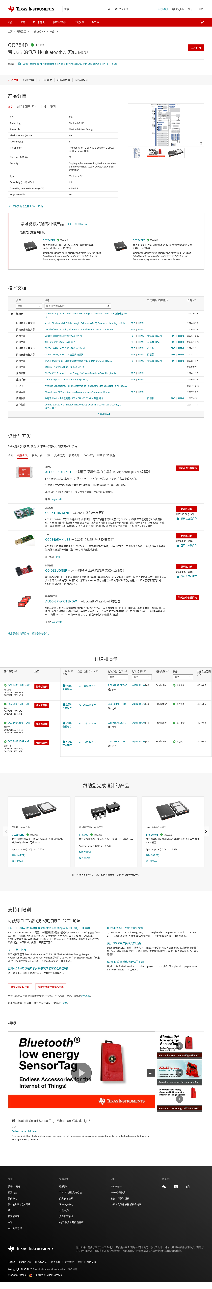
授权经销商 (135, 1204)
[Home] (31, 9)
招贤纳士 (12, 1192)
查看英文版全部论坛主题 (51, 987)
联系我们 (64, 1186)
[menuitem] (202, 22)
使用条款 (85, 995)
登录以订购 (186, 509)
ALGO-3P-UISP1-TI (58, 472)
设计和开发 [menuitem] (39, 22)
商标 (80, 1262)
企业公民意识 (15, 1228)
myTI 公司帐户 (118, 1192)
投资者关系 (14, 1216)
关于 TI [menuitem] (95, 22)
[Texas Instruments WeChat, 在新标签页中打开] (164, 1188)
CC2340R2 (49, 240)
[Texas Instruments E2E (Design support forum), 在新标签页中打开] (176, 1188)
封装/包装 (64, 1210)
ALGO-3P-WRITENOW (61, 601)
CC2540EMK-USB (58, 540)
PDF (58, 557)
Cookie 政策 (25, 1262)
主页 (10, 31)
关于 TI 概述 (14, 1186)
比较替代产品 (80, 224)
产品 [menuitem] (10, 22)
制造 (10, 1222)
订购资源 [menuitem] (79, 22)
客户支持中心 (66, 1204)
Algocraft (57, 499)
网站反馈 (91, 1262)
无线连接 (21, 31)
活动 (10, 1210)
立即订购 (196, 47)
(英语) (113, 64)
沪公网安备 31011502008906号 (48, 1275)
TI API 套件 (116, 1186)
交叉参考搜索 (66, 1198)
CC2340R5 (139, 240)
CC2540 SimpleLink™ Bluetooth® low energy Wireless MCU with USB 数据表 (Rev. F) (65, 64)
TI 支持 (63, 1003)
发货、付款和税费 (120, 1198)
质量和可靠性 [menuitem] (60, 22)
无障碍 (11, 1262)
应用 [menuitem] (23, 22)
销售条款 (55, 1262)
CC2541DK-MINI (57, 513)
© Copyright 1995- (20, 1269)
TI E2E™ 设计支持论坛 (70, 1192)
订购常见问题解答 (120, 1204)
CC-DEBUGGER (56, 570)
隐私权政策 (41, 1262)
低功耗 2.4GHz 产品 (44, 31)
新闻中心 (12, 1198)
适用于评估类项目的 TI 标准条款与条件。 (29, 633)
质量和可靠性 (66, 1216)
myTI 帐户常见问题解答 (71, 1222)
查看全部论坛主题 (20, 987)
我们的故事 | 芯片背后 (19, 1204)
